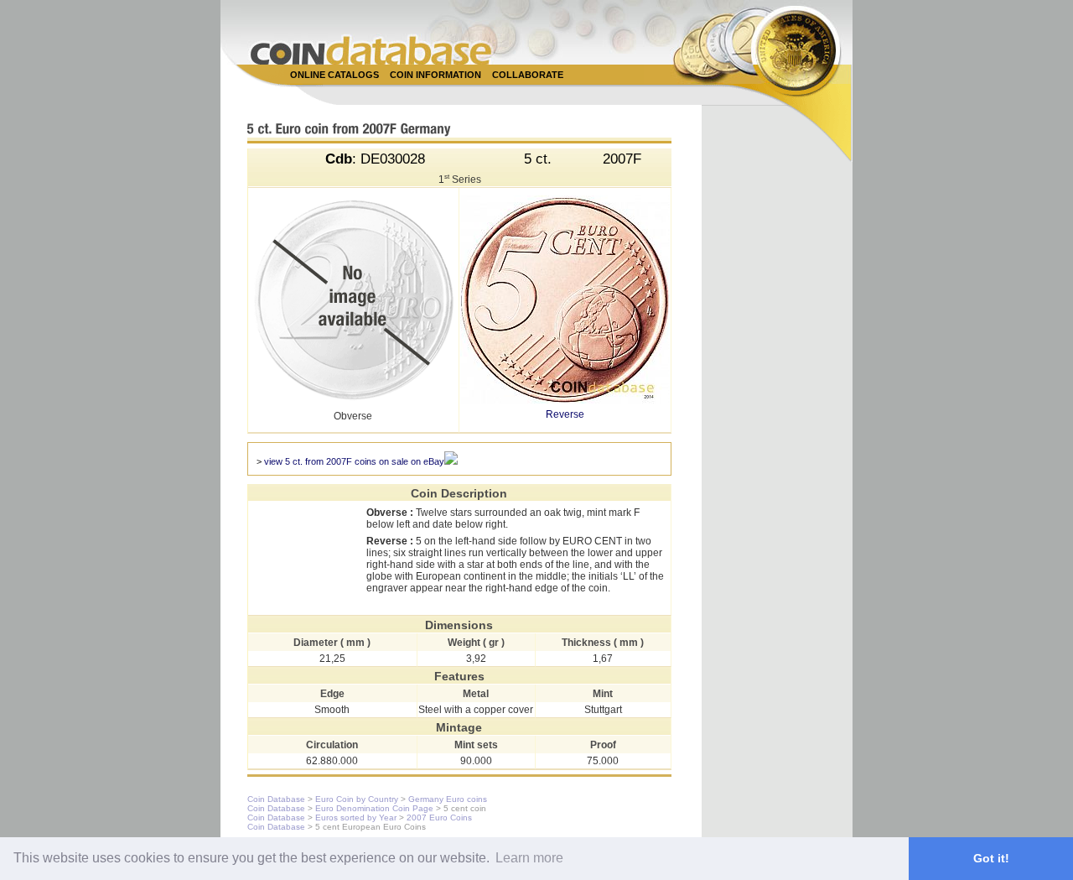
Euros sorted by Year (356, 817)
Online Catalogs (334, 75)
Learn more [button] (529, 858)
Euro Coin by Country (356, 799)
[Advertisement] (527, 93)
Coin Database (276, 799)
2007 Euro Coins (439, 817)
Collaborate (527, 75)
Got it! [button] (991, 858)
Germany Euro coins (447, 799)
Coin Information (435, 75)
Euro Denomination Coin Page (374, 808)
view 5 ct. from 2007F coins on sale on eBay (354, 461)
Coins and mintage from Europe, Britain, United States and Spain (371, 50)
